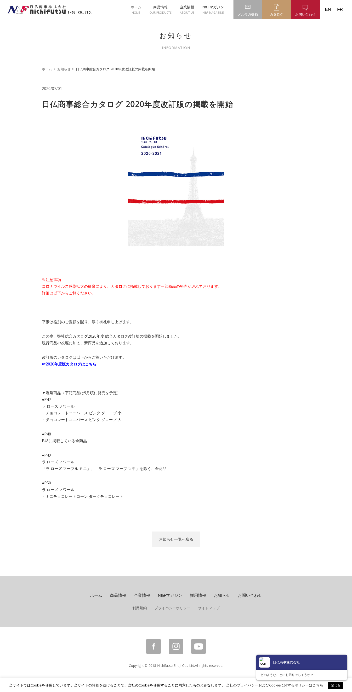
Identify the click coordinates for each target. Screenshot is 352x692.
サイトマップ (209, 607)
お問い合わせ (250, 595)
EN (328, 9)
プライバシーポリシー (172, 607)
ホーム (136, 10)
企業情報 (187, 10)
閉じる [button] (335, 685)
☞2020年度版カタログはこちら (69, 364)
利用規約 (139, 607)
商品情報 (160, 10)
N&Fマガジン (213, 10)
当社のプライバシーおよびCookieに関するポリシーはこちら (274, 685)
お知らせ (64, 69)
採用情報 (198, 595)
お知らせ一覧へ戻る (176, 539)
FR (340, 9)
